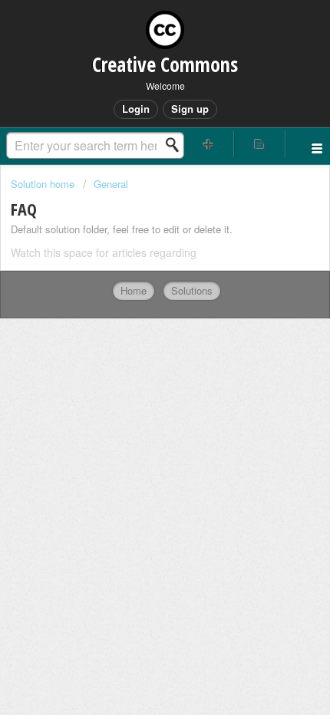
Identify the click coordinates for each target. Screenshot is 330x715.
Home (133, 290)
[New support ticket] (208, 143)
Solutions (192, 290)
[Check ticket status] (259, 143)
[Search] (176, 145)
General (111, 183)
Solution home (44, 183)
